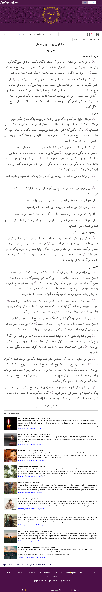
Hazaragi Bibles (45, 572)
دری (90, 2)
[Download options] (97, 34)
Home (9, 572)
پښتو (94, 2)
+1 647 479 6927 (51, 576)
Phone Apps (58, 572)
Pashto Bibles (30, 572)
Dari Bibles (18, 572)
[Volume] (60, 590)
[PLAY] (23, 590)
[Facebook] (88, 572)
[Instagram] (94, 572)
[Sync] (79, 590)
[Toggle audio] (88, 34)
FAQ (81, 572)
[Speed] (75, 590)
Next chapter (94, 39)
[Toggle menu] (99, 3)
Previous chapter (80, 39)
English (85, 2)
